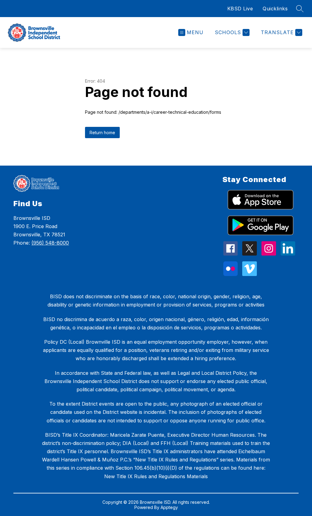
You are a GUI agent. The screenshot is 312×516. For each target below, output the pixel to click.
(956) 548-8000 (50, 243)
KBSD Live (240, 8)
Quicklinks (275, 8)
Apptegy (169, 507)
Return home (102, 132)
